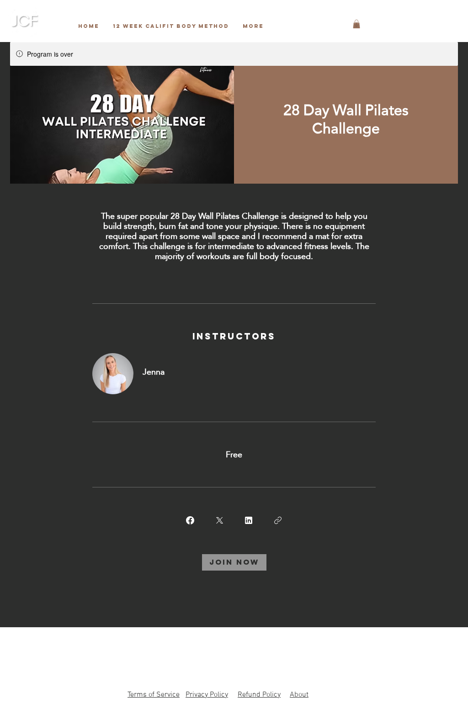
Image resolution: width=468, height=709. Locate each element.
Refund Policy (259, 694)
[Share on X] (219, 520)
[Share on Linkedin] (248, 520)
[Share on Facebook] (190, 520)
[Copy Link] (277, 520)
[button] (356, 24)
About (299, 694)
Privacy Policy (207, 694)
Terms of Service (154, 694)
